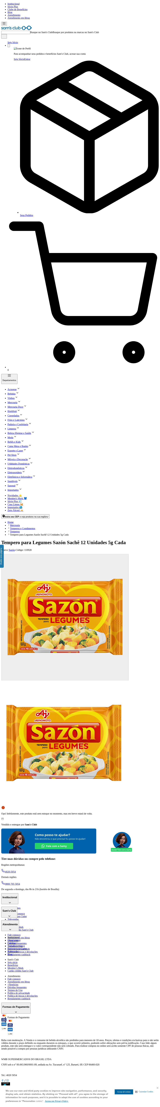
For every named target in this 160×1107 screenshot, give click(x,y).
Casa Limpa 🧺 (15, 504)
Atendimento (14, 15)
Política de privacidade (19, 993)
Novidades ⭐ (15, 495)
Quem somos (14, 940)
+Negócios (13, 984)
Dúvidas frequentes (17, 943)
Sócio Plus (13, 6)
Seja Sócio (13, 42)
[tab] (65, 617)
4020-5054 (10, 871)
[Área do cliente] (9, 45)
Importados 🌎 (15, 507)
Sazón (12, 550)
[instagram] (7, 1080)
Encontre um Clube (17, 948)
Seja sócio (13, 962)
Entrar (27, 59)
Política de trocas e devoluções (23, 951)
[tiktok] (5, 1080)
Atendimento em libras (19, 18)
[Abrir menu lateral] (4, 23)
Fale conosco (14, 935)
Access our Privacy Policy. (56, 1101)
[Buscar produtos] (4, 36)
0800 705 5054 (12, 884)
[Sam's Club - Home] (16, 29)
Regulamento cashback (19, 954)
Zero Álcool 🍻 (15, 510)
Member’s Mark (15, 968)
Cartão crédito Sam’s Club (20, 930)
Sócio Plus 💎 (15, 501)
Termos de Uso (15, 990)
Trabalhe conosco (16, 945)
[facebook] (2, 1080)
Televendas (13, 919)
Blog (10, 12)
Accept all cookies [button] (124, 1092)
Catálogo (12, 943)
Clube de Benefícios (18, 9)
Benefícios (13, 965)
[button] (144, 1091)
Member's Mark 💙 (17, 498)
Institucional (14, 4)
